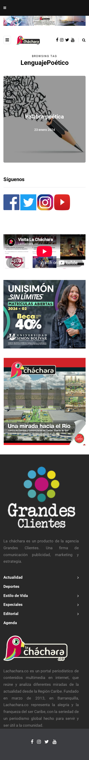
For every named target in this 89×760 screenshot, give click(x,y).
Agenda (10, 622)
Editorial (10, 613)
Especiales (13, 604)
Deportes (11, 586)
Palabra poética (44, 116)
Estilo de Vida (15, 595)
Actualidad (13, 577)
